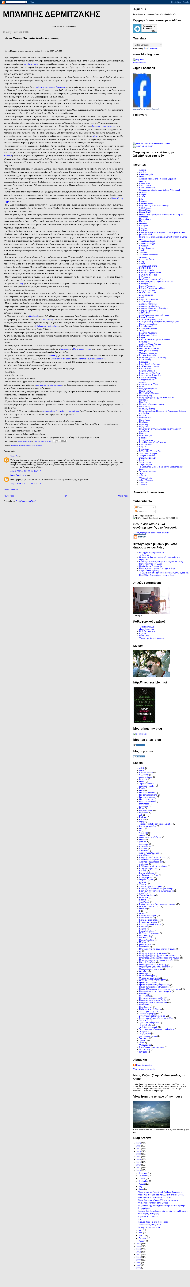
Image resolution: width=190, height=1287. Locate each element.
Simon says (144, 246)
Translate (154, 48)
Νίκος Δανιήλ (145, 406)
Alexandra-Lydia (146, 174)
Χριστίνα (143, 485)
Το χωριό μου (145, 1034)
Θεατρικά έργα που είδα (149, 906)
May (141, 1230)
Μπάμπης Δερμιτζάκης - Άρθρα (152, 953)
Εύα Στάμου (144, 342)
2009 (138, 1260)
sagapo (142, 822)
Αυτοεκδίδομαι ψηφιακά (149, 859)
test (139, 1219)
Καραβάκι (143, 362)
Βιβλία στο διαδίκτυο (148, 275)
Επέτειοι (142, 900)
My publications (146, 810)
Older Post (123, 496)
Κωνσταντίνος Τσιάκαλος (150, 375)
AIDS (141, 768)
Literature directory (139, 62)
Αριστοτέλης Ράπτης (148, 266)
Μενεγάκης (144, 947)
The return (143, 252)
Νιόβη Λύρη (144, 415)
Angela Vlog (144, 183)
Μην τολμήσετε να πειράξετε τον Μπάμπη (157, 949)
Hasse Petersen (146, 210)
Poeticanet (143, 230)
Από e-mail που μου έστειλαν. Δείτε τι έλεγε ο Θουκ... (161, 1195)
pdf (140, 815)
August (142, 1184)
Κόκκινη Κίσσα (145, 368)
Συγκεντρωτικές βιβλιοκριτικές (152, 1016)
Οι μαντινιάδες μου (147, 976)
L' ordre (142, 788)
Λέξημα (142, 382)
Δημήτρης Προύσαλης (148, 310)
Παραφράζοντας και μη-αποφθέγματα (155, 991)
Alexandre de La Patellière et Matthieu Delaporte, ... (160, 1192)
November (143, 1176)
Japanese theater (146, 784)
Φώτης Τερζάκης (146, 480)
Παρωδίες (143, 993)
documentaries (145, 777)
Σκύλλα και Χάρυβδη (148, 453)
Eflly (141, 199)
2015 (138, 1243)
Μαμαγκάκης (145, 935)
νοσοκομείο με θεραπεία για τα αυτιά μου (61, 411)
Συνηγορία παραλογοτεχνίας (104, 126)
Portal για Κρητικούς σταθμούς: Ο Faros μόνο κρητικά (162, 232)
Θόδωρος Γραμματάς (148, 353)
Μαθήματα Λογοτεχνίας (149, 933)
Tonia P (13, 456)
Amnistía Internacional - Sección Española (157, 179)
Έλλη (141, 331)
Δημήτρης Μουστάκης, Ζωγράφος (153, 308)
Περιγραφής (144, 427)
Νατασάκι (143, 400)
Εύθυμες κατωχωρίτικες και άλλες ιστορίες (157, 904)
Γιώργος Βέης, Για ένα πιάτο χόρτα (153, 1222)
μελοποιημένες (145, 944)
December (143, 1173)
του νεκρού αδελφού (148, 1036)
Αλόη (141, 261)
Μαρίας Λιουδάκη (146, 940)
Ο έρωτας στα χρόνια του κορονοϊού (154, 967)
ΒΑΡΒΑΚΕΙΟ (145, 268)
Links (141, 790)
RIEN (141, 819)
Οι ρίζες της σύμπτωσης (149, 978)
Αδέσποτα (143, 844)
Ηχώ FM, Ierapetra (147, 631)
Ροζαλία (142, 447)
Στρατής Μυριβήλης (147, 1014)
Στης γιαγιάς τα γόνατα (149, 1011)
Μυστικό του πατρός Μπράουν (49, 385)
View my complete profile (144, 1069)
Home (66, 496)
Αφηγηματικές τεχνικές (149, 570)
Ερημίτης (143, 337)
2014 (138, 1246)
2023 (138, 1151)
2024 (138, 1148)
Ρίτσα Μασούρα (146, 444)
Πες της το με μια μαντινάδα (151, 998)
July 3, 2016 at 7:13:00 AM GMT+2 (25, 484)
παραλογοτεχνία (30, 64)
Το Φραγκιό (144, 555)
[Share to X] (59, 441)
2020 (138, 1159)
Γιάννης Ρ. (143, 284)
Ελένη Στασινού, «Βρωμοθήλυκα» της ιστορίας (158, 1200)
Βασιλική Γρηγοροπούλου (150, 272)
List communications (148, 795)
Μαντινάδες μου (146, 938)
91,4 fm (142, 633)
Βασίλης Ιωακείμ (146, 270)
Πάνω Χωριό (144, 420)
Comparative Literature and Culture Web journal (159, 190)
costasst (143, 192)
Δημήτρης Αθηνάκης (147, 304)
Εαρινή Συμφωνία (147, 317)
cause (141, 770)
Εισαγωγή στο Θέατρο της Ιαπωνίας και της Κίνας (161, 562)
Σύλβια (142, 460)
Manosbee (143, 217)
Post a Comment (11, 490)
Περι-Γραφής (144, 424)
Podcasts (143, 817)
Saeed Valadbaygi (147, 243)
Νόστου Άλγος (145, 418)
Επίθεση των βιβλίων (148, 335)
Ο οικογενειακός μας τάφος (151, 969)
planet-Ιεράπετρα (146, 629)
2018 (138, 1165)
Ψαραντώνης (145, 1049)
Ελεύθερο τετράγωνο (148, 328)
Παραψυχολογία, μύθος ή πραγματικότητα (157, 568)
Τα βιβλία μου (145, 1025)
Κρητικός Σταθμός (146, 931)
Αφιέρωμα (143, 864)
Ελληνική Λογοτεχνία (148, 333)
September (144, 1181)
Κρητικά (142, 929)
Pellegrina (143, 226)
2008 (138, 1263)
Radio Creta (144, 636)
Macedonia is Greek (147, 801)
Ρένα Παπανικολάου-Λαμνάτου (152, 442)
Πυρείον (142, 433)
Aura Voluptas (145, 185)
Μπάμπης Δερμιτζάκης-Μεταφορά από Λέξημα (159, 958)
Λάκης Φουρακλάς (147, 380)
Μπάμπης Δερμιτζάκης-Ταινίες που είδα (156, 960)
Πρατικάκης (144, 1005)
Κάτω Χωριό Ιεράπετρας (149, 364)
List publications (146, 799)
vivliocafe (143, 257)
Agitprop (142, 170)
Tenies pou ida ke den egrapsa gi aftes (155, 824)
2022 (138, 1154)
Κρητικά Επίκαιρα (147, 371)
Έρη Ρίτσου (144, 902)
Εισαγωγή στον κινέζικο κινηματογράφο (156, 891)
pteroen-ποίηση (145, 235)
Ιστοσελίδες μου (146, 918)
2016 (138, 1170)
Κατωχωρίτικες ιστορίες (149, 920)
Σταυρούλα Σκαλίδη (147, 458)
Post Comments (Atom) (26, 501)
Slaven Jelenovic (146, 248)
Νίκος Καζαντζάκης (147, 962)
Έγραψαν (143, 884)
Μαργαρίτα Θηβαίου (148, 389)
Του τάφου (143, 1038)
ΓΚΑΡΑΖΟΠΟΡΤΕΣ (147, 293)
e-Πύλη (142, 197)
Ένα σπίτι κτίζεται (147, 895)
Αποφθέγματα (145, 855)
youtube (142, 842)
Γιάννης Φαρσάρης (147, 286)
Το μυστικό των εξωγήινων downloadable (156, 1029)
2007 (138, 1265)
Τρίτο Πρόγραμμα (146, 627)
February (143, 1238)
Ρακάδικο (143, 438)
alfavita (142, 176)
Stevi (141, 250)
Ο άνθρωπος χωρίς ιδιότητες (47, 326)
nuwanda (143, 223)
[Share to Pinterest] (65, 441)
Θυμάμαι (143, 909)
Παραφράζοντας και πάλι (149, 1227)
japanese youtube (146, 786)
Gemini (142, 781)
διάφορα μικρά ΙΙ (146, 880)
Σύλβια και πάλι (146, 462)
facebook (143, 779)
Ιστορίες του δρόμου (147, 915)
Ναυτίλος (143, 402)
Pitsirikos (143, 228)
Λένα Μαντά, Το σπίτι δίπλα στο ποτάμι (155, 1197)
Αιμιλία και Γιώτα (146, 259)
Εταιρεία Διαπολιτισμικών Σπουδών (154, 339)
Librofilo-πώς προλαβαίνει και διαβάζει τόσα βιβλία (161, 214)
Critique (142, 194)
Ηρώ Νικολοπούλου (147, 346)
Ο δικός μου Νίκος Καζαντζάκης (153, 964)
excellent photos (146, 203)
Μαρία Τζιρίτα (145, 391)
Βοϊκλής (142, 871)
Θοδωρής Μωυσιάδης (148, 351)
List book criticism (147, 793)
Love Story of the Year (60, 359)
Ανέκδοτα (143, 848)
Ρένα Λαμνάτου (146, 440)
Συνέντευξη (144, 1020)
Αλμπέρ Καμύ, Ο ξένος (148, 1216)
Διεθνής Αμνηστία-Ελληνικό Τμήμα (154, 315)
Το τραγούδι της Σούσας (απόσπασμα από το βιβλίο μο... (162, 1206)
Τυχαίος (142, 473)
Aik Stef (142, 172)
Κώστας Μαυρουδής (148, 377)
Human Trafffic (145, 212)
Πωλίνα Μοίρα (145, 435)
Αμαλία (142, 264)
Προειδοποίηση (145, 1007)
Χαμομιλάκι (144, 482)
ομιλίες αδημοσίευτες (148, 982)
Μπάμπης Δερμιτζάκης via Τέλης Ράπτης (156, 398)
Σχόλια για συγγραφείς (149, 1022)
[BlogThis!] (56, 441)
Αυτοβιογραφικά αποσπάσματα (152, 857)
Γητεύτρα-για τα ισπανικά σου (152, 279)
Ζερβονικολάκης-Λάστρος (150, 344)
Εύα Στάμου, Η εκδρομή (148, 1214)
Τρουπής (143, 1040)
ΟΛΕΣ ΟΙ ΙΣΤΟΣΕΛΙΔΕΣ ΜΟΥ (152, 980)
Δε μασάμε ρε (145, 302)
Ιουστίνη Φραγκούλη (148, 355)
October (142, 1178)
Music (141, 808)
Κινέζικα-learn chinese (149, 366)
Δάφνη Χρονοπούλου (148, 299)
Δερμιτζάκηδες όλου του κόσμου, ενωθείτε (151, 533)
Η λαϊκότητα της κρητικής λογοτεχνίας (50, 87)
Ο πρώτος (143, 971)
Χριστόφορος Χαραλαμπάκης (151, 1047)
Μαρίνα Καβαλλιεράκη (149, 393)
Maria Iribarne (145, 219)
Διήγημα (142, 882)
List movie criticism (147, 797)
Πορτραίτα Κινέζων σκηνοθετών (153, 1002)
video (141, 839)
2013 (138, 1249)
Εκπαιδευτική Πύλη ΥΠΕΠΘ (151, 319)
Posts (139, 507)
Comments (142, 511)
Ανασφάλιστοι (145, 846)
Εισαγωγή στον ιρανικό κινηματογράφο (156, 889)
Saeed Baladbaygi (147, 241)
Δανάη (142, 297)
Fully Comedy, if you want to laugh (154, 206)
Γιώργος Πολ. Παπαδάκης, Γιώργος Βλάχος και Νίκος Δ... (163, 1211)
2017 (138, 1167)
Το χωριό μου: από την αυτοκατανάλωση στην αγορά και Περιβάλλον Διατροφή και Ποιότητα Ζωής (164, 574)
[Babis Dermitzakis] (142, 107)
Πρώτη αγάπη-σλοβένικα (150, 1009)
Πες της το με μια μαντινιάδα (151, 553)
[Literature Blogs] (138, 59)
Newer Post (9, 496)
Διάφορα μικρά (145, 877)
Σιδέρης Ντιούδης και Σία (150, 451)
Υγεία (141, 1043)
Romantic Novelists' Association (92, 359)
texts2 (142, 828)
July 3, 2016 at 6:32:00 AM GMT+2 (25, 471)
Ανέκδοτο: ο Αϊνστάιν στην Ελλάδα (153, 1203)
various (142, 835)
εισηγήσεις (143, 893)
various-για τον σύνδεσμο (150, 837)
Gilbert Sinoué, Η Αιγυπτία (149, 1224)
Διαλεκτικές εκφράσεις (149, 875)
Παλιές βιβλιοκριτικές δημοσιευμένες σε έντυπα (159, 989)
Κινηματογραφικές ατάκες (150, 924)
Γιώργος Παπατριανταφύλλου (151, 288)
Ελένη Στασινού (146, 326)
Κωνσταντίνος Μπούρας (149, 373)
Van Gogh (143, 833)
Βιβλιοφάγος (144, 277)
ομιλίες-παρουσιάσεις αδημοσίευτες (154, 985)
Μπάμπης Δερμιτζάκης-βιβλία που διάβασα (26, 445)
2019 (138, 1162)
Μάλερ (142, 386)
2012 (138, 1252)
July (141, 1186)
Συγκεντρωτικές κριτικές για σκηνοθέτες (156, 1018)
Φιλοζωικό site (145, 478)
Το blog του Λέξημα (147, 471)
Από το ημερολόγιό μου (149, 853)
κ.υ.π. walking (145, 360)
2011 (138, 1254)
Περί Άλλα (143, 422)
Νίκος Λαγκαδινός (147, 409)
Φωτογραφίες (145, 1045)
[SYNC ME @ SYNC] (143, 146)
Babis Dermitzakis (18, 475)
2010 (138, 1257)
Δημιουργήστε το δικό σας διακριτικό (146, 109)
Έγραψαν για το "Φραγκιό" (151, 886)
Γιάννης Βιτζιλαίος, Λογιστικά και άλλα (156, 281)
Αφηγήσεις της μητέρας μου (151, 862)
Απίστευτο (143, 851)
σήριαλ (96, 136)
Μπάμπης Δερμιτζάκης (51, 14)
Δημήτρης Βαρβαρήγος (149, 306)
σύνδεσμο (8, 156)
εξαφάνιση (143, 897)
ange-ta (142, 181)
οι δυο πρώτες (145, 973)
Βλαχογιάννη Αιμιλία (148, 868)
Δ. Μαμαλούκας (146, 295)
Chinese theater (146, 772)
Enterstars (143, 201)
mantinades (144, 804)
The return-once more (148, 255)
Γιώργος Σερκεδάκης (148, 290)
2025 (138, 1146)
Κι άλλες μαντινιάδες (148, 922)
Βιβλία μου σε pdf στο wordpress (153, 866)
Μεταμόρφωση (145, 395)
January (142, 1241)
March (142, 1235)
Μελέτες (142, 942)
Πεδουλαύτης (145, 996)
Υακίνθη (142, 476)
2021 (138, 1157)
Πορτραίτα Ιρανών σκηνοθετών (152, 1000)
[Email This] (54, 441)
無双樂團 (143, 1052)
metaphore (143, 806)
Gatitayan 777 (145, 208)
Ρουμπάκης (144, 449)
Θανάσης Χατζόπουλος (149, 348)
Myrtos (142, 221)
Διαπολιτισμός (145, 313)
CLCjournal (144, 775)
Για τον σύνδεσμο (146, 873)
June (141, 1189)
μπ (140, 951)
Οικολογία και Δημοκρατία (150, 566)
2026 (138, 1143)
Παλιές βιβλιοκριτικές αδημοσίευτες (154, 987)
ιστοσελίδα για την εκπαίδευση (152, 357)
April (141, 1233)
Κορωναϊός (144, 926)
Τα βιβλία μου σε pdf (148, 1027)
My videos (143, 813)
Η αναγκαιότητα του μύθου (150, 564)
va (140, 830)
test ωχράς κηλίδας (147, 826)
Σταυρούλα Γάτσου (147, 456)
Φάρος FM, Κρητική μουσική (151, 638)
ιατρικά (142, 913)
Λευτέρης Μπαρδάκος (148, 384)
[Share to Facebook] (62, 441)
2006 (138, 1268)
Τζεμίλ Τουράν (145, 464)
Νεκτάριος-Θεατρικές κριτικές (151, 404)
